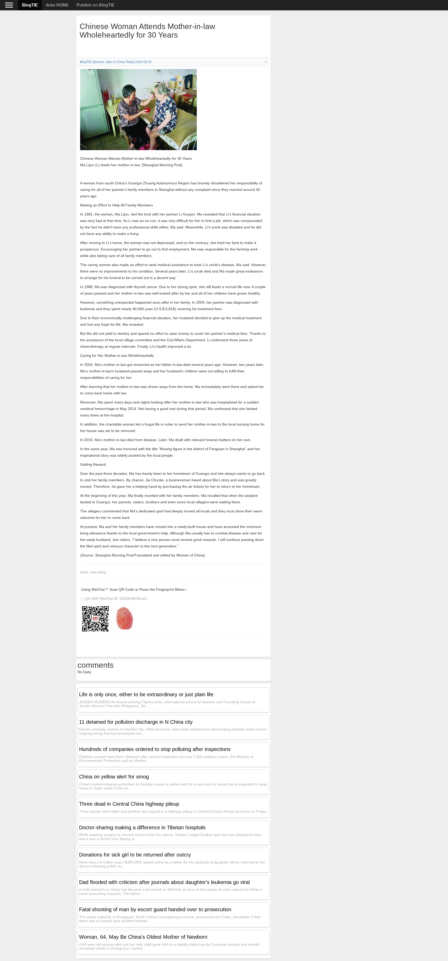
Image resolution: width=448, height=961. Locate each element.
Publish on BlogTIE (95, 5)
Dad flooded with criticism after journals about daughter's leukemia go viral (164, 882)
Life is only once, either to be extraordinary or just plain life (146, 694)
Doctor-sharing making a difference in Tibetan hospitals (142, 827)
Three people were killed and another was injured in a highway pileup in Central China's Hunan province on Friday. (173, 811)
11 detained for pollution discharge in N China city (136, 722)
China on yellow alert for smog (114, 776)
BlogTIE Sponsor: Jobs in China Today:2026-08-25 (116, 62)
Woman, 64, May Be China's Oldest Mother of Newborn (143, 937)
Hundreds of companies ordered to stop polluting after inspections (154, 749)
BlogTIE (30, 5)
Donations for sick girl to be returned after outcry (135, 855)
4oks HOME (57, 5)
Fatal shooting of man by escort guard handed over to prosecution (155, 909)
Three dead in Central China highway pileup (129, 804)
